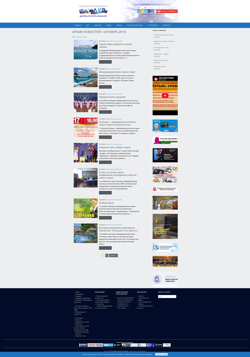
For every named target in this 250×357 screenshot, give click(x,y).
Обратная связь (80, 336)
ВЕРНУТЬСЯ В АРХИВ (79, 37)
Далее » (113, 255)
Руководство (79, 294)
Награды (78, 296)
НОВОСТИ (97, 25)
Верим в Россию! (159, 66)
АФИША (119, 25)
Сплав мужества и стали (161, 41)
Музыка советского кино (161, 54)
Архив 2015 (109, 41)
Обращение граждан (82, 332)
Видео (141, 300)
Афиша (141, 304)
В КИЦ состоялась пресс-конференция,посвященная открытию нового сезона (118, 175)
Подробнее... (149, 354)
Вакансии (78, 320)
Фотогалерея (79, 318)
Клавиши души (106, 202)
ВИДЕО (109, 25)
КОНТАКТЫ (167, 25)
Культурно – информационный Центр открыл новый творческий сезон (117, 123)
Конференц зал (123, 304)
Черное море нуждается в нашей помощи (115, 45)
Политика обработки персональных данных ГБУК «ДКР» (83, 308)
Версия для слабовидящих (168, 11)
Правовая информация (83, 298)
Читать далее (105, 62)
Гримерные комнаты (124, 302)
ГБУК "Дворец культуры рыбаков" (119, 351)
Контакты (78, 334)
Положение (100, 304)
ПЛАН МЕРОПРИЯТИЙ (135, 25)
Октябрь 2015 (118, 41)
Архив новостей (144, 298)
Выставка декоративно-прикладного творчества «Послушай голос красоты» (118, 229)
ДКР (87, 25)
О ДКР (77, 292)
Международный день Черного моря (117, 71)
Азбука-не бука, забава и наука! (115, 147)
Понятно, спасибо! (161, 354)
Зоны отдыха (122, 308)
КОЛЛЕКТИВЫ (153, 25)
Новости (108, 69)
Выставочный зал (123, 306)
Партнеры (78, 324)
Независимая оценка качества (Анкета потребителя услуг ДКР (81, 328)
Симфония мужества (160, 60)
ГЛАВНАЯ (78, 25)
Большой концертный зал (126, 298)
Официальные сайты (82, 322)
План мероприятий (145, 302)
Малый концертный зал (125, 300)
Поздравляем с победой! (161, 47)
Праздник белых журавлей (112, 96)
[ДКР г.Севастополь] (92, 11)
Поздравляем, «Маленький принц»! (164, 35)
